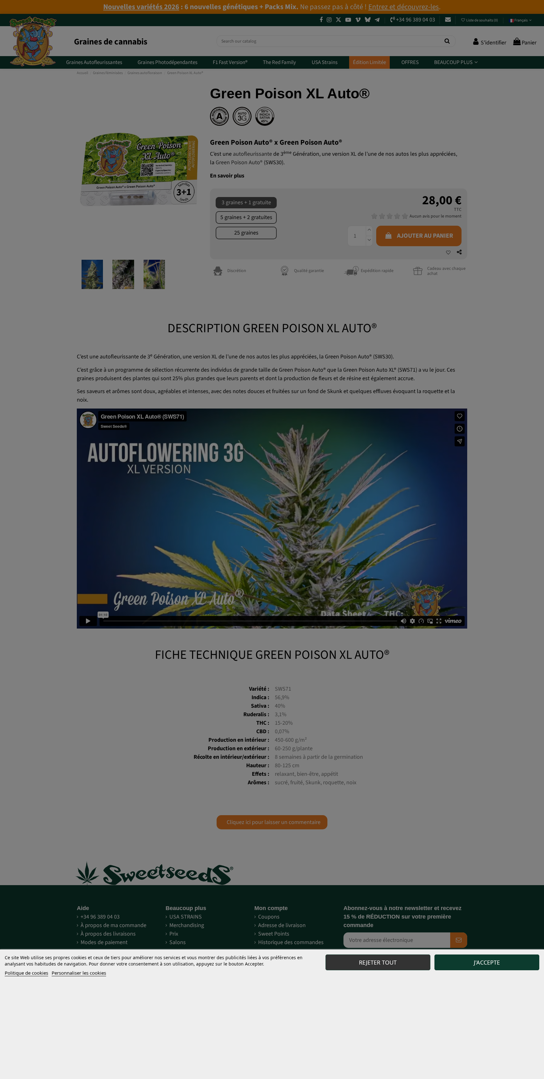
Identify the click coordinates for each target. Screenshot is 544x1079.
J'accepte (487, 962)
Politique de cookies (26, 973)
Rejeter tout (378, 962)
